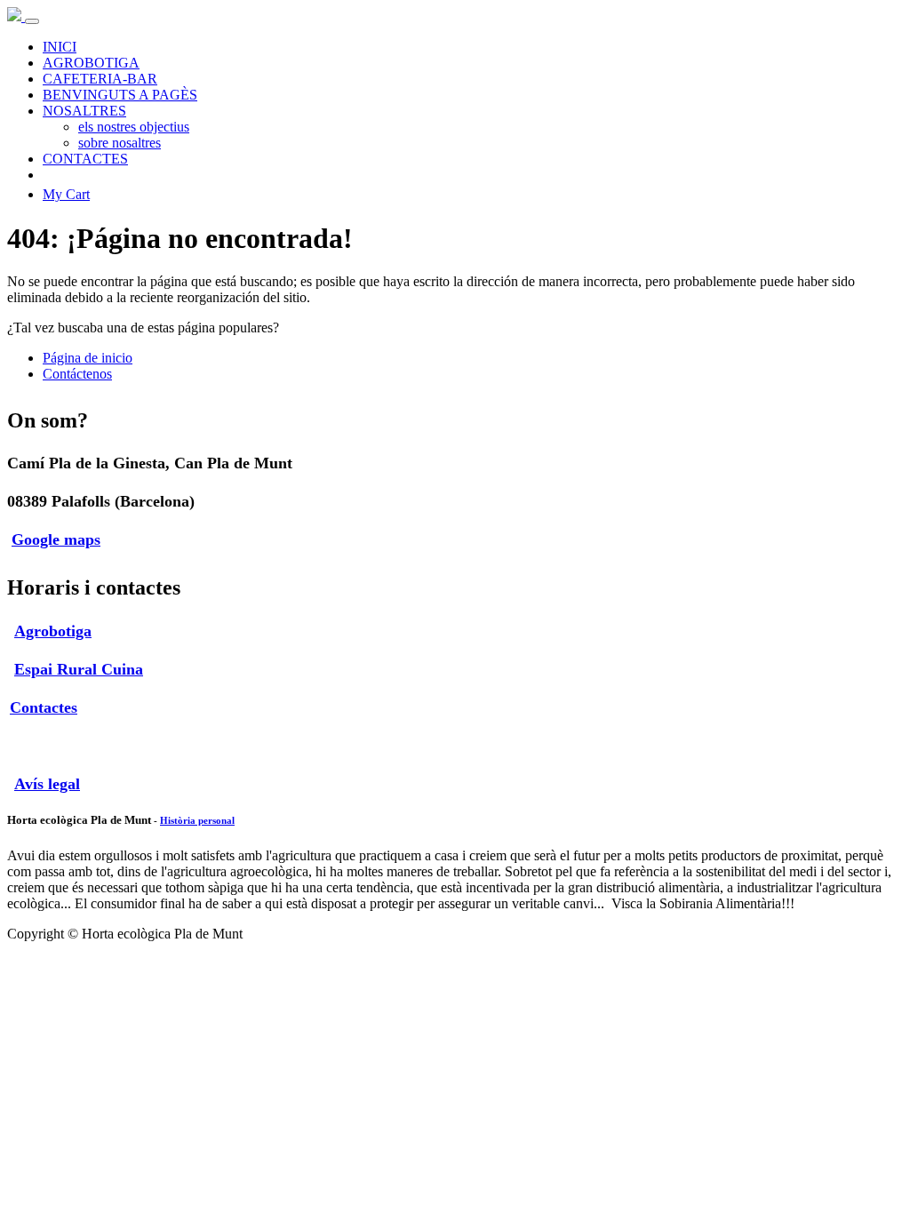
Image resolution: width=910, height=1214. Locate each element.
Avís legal (47, 784)
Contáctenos (77, 373)
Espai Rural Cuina (78, 669)
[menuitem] (59, 46)
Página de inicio (87, 357)
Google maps (56, 539)
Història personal (197, 820)
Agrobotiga (53, 631)
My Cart (66, 194)
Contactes (43, 707)
